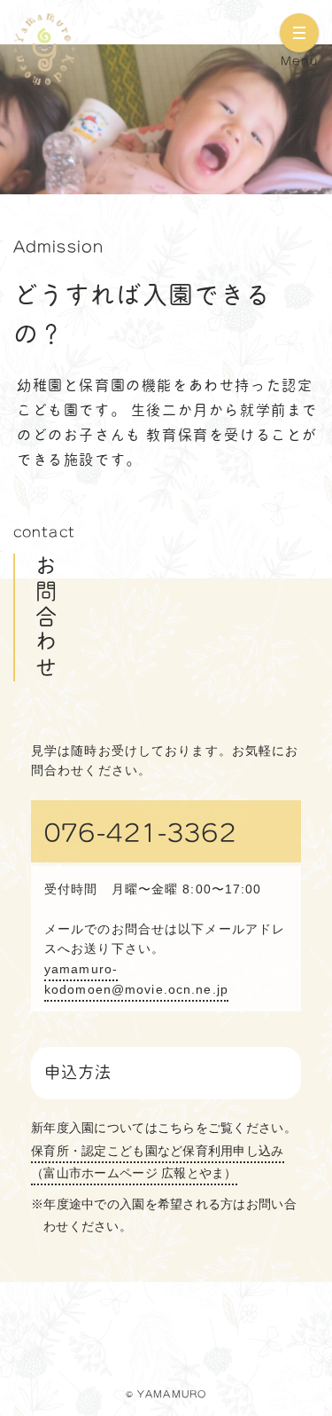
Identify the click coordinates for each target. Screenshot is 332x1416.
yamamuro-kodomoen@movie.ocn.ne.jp (136, 978)
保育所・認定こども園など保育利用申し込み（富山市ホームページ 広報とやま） (157, 1161)
